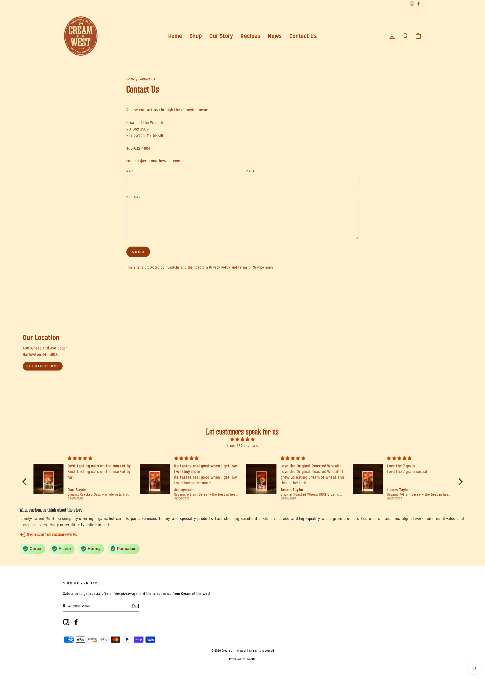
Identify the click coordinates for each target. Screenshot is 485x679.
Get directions (43, 366)
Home (175, 36)
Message (135, 197)
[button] (25, 481)
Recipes (250, 36)
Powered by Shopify (242, 659)
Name (131, 171)
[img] (242, 439)
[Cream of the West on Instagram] (66, 622)
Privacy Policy (219, 267)
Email (249, 171)
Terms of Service (251, 267)
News (275, 36)
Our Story (221, 36)
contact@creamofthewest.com (153, 161)
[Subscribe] (135, 606)
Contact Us (303, 36)
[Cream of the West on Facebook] (76, 622)
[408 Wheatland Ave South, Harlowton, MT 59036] (242, 352)
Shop (196, 36)
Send (138, 252)
